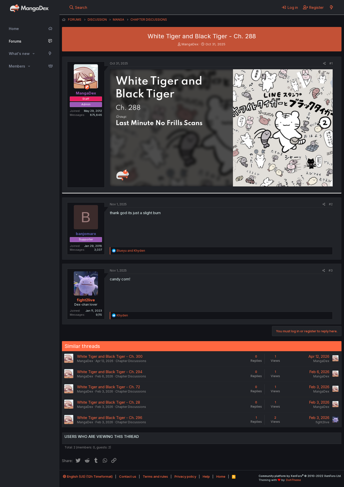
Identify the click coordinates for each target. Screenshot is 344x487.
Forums (15, 41)
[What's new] (331, 7)
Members (17, 66)
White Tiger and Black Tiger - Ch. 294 (109, 371)
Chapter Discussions (131, 361)
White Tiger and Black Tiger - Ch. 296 (109, 417)
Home (14, 28)
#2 (331, 204)
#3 (331, 270)
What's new (19, 53)
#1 (331, 63)
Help (206, 476)
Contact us (127, 476)
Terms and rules (155, 476)
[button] (33, 53)
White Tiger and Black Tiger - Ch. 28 (108, 402)
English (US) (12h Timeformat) (89, 476)
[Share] (324, 64)
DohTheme (293, 480)
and (131, 250)
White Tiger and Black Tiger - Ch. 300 (110, 356)
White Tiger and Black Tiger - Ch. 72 (108, 386)
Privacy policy (185, 476)
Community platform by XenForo (300, 476)
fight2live (86, 300)
